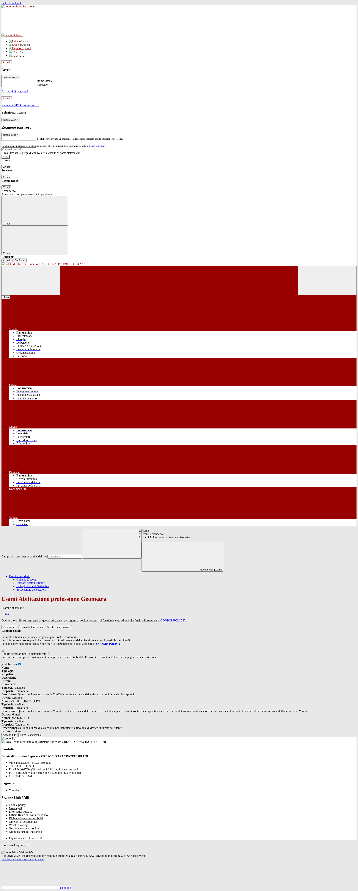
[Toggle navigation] (30, 280)
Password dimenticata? (14, 91)
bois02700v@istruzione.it (47, 769)
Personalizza (10, 627)
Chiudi (6, 166)
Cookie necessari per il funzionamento (24, 653)
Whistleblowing (18, 825)
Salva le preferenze (30, 735)
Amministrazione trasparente (26, 831)
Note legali (15, 808)
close (6, 297)
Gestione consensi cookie (24, 828)
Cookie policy (17, 804)
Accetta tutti (58, 627)
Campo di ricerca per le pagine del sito (24, 556)
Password (42, 84)
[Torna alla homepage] (179, 264)
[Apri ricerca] (327, 280)
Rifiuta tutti (32, 627)
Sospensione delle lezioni (31, 589)
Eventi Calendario (152, 533)
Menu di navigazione (210, 569)
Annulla (7, 260)
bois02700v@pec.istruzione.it (48, 772)
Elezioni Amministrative (30, 582)
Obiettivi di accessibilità (23, 821)
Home (145, 530)
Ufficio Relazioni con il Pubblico (28, 815)
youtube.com (9, 664)
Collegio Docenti (26, 579)
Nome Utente (45, 80)
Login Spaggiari (97, 145)
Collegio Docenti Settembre (32, 586)
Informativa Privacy (20, 811)
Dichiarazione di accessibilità (26, 818)
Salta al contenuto (11, 3)
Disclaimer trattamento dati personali (22, 859)
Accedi (6, 62)
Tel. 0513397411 (24, 766)
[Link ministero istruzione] (17, 6)
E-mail (41, 138)
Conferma (20, 260)
